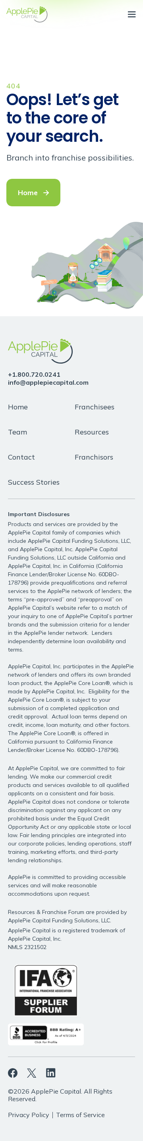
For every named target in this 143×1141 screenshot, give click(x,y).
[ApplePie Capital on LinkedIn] (51, 1073)
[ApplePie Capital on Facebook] (12, 1073)
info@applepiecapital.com (48, 382)
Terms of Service (80, 1115)
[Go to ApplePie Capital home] (27, 14)
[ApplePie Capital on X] (32, 1073)
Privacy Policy (28, 1115)
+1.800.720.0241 (34, 374)
